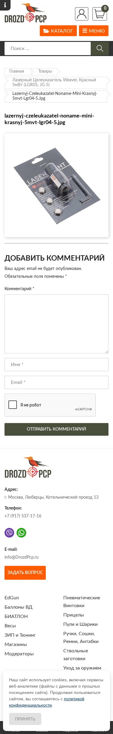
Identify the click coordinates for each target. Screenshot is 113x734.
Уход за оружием (82, 668)
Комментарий (19, 289)
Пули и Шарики (80, 624)
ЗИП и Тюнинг (20, 635)
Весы (10, 625)
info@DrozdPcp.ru (22, 557)
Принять (25, 719)
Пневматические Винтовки (81, 601)
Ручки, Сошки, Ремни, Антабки (81, 637)
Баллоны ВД (19, 607)
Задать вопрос (25, 573)
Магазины (16, 644)
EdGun (12, 597)
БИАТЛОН (16, 616)
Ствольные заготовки (75, 654)
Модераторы (19, 653)
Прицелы (73, 615)
